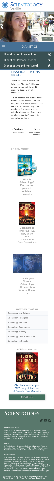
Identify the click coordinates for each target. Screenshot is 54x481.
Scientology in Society (18, 341)
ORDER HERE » (27, 397)
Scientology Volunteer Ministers (22, 463)
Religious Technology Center (23, 461)
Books (34, 448)
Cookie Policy (19, 478)
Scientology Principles (18, 318)
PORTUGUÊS (18, 438)
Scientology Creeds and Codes (21, 336)
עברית (23, 432)
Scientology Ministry (17, 332)
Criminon (21, 467)
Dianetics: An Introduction (20, 54)
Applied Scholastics (41, 467)
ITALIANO (7, 438)
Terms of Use (30, 478)
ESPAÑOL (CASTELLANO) (29, 436)
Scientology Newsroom (35, 459)
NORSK (36, 435)
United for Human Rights (36, 469)
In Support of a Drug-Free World (15, 469)
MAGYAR (28, 435)
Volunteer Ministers (18, 448)
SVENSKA (44, 435)
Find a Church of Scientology (34, 450)
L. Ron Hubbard (9, 446)
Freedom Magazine (32, 465)
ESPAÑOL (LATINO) (11, 436)
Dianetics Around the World (21, 66)
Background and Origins (19, 313)
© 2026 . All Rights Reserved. (25, 476)
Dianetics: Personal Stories (20, 60)
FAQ (28, 448)
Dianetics (20, 457)
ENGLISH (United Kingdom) (35, 430)
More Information (10, 450)
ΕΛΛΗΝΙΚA (44, 436)
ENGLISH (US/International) (14, 430)
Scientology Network (32, 457)
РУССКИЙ (37, 433)
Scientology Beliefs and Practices (28, 446)
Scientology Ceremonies (19, 327)
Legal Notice (40, 478)
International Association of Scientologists (23, 464)
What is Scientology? (18, 459)
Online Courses (42, 448)
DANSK (7, 433)
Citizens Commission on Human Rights (35, 471)
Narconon (29, 467)
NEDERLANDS (10, 435)
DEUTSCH (21, 435)
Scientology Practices (17, 322)
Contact (20, 450)
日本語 (30, 433)
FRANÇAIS (15, 433)
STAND (43, 465)
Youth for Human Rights (12, 471)
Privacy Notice (8, 478)
